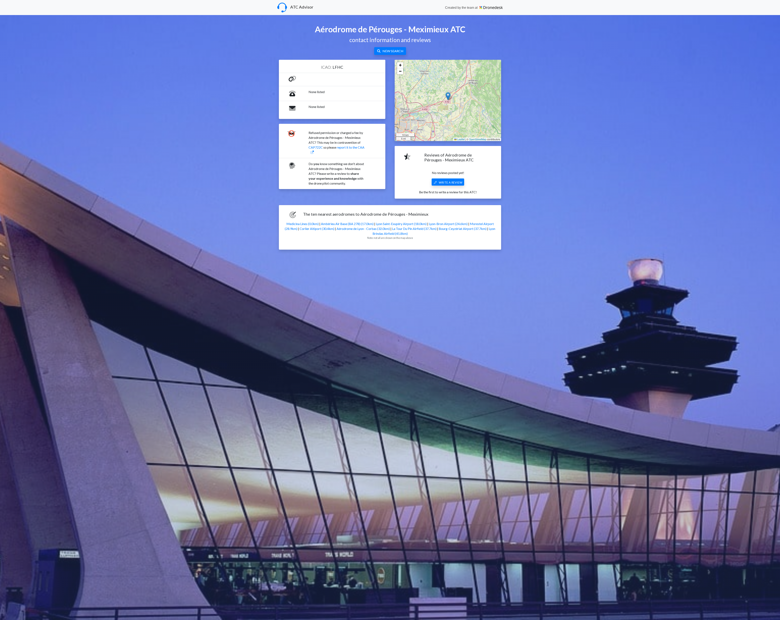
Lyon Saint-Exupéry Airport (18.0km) (401, 224)
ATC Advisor (301, 6)
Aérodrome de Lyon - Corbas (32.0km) (363, 229)
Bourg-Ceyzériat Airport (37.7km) (462, 229)
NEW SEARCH (392, 51)
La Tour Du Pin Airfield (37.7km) (414, 229)
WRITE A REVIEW (450, 182)
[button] (448, 96)
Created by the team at (461, 7)
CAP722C (316, 147)
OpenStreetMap (477, 139)
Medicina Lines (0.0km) (302, 224)
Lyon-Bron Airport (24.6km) (448, 224)
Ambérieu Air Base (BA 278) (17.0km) (347, 224)
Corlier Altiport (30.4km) (317, 229)
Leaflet (461, 139)
